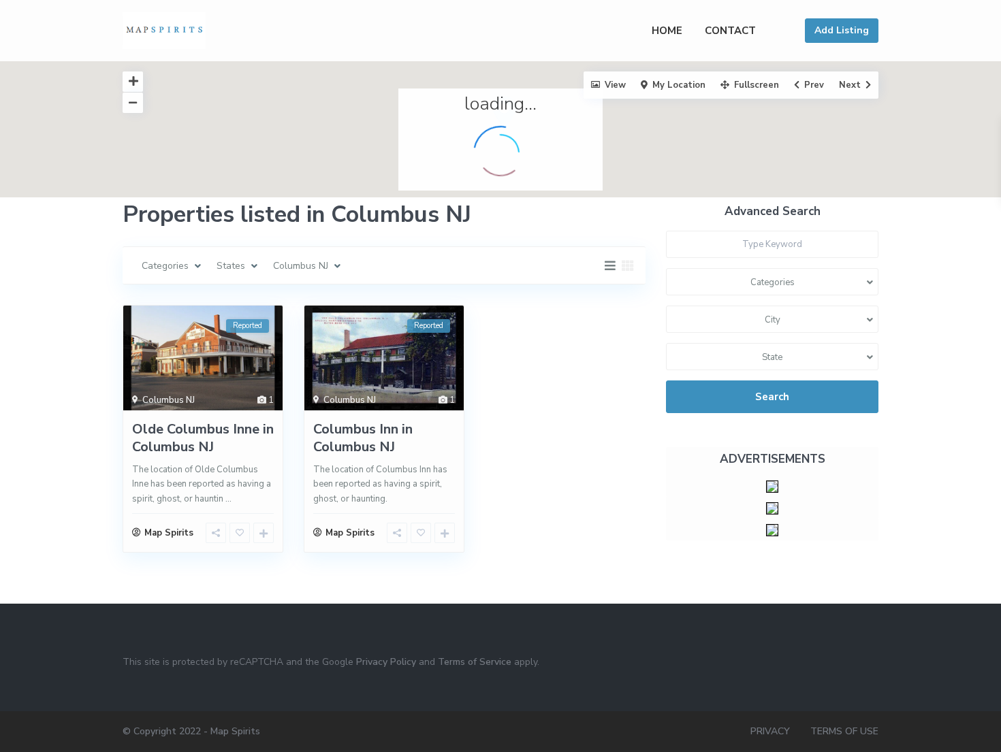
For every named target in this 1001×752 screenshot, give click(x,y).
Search (772, 397)
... (228, 499)
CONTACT (730, 30)
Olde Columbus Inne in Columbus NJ (203, 438)
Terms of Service (474, 661)
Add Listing (841, 30)
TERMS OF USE (844, 731)
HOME (667, 30)
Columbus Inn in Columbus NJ (363, 438)
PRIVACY (770, 731)
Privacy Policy (386, 661)
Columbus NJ (168, 400)
